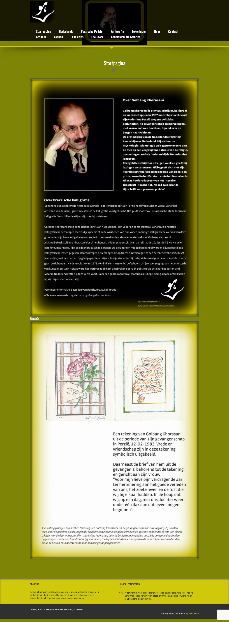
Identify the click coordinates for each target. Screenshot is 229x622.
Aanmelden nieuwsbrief (125, 37)
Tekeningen (139, 32)
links (157, 32)
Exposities (77, 37)
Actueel (41, 37)
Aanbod (58, 37)
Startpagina (43, 32)
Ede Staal (97, 37)
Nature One (194, 613)
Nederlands (66, 32)
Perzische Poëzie (92, 32)
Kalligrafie (117, 32)
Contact (173, 32)
